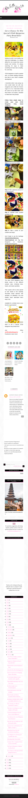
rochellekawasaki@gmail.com (14, 531)
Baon (7, 25)
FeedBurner (16, 784)
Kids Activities (18, 25)
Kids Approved (10, 28)
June (9, 643)
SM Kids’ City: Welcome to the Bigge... (9, 379)
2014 (7, 765)
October (9, 632)
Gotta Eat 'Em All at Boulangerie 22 (15, 670)
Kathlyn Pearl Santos (16, 395)
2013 (7, 768)
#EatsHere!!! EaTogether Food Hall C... (9, 363)
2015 (7, 762)
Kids (13, 25)
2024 (7, 605)
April (9, 649)
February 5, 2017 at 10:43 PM (14, 397)
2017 (7, 625)
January (9, 756)
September (10, 635)
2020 (7, 616)
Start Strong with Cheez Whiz (19, 363)
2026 (7, 600)
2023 (7, 608)
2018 (7, 622)
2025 (7, 602)
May (9, 646)
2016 (7, 760)
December (10, 627)
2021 (7, 613)
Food (10, 25)
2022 (7, 611)
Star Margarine (18, 28)
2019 (7, 619)
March (9, 652)
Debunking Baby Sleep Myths (13, 739)
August (9, 638)
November (10, 629)
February (10, 654)
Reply (22, 416)
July (9, 640)
